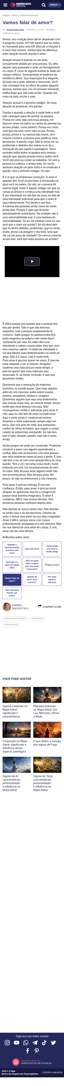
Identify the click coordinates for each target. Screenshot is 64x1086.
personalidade (11, 625)
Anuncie (57, 1072)
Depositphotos (31, 1074)
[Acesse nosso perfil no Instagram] (7, 1043)
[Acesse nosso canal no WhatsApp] (26, 1043)
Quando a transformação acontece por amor (12, 549)
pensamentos (37, 618)
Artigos (6, 15)
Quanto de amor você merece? (32, 580)
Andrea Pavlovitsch (15, 30)
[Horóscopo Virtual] (19, 5)
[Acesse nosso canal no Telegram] (35, 1043)
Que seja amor (32, 549)
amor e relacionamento (15, 618)
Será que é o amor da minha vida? (12, 565)
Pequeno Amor (52, 565)
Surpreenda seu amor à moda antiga (52, 549)
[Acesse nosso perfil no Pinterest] (37, 1051)
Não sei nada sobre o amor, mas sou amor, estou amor (32, 565)
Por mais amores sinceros (52, 580)
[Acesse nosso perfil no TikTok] (44, 1043)
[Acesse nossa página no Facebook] (27, 1051)
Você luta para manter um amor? (12, 593)
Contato (47, 1072)
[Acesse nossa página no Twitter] (53, 1043)
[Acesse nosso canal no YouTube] (16, 1043)
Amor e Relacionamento (25, 15)
